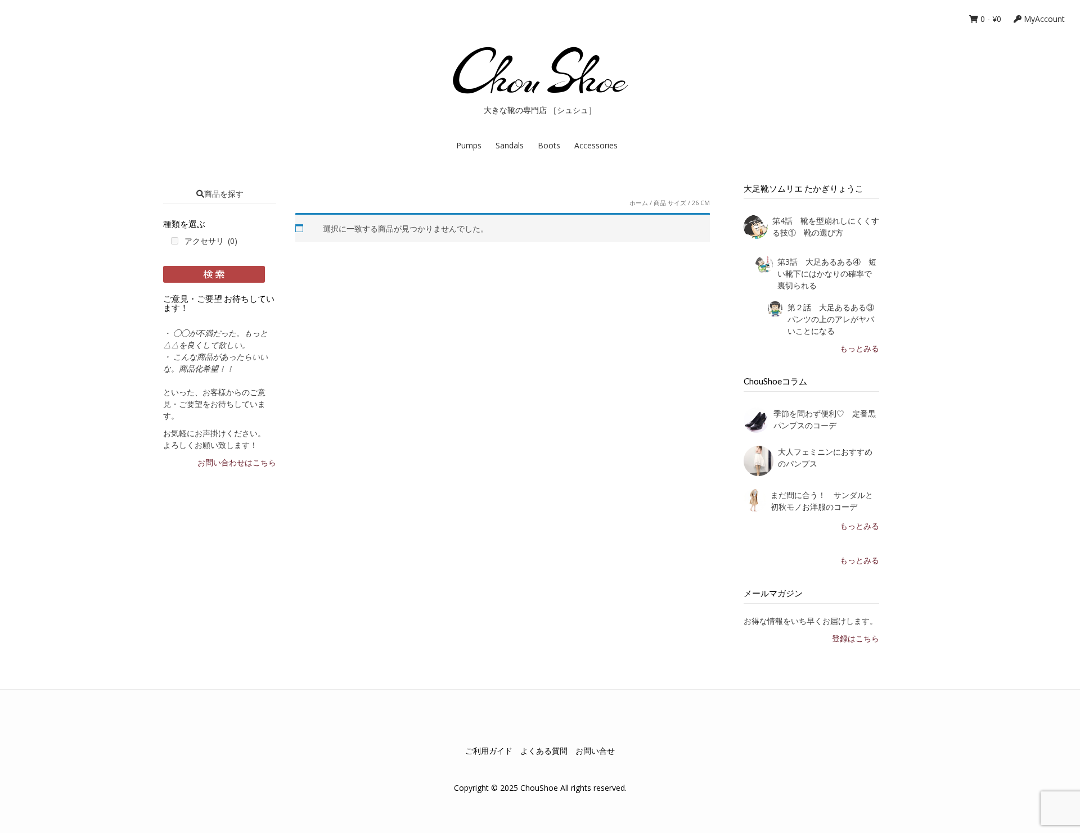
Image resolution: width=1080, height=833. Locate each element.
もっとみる (859, 348)
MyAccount (1043, 18)
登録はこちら (855, 638)
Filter (214, 274)
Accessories (596, 145)
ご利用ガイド (488, 750)
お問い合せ (595, 750)
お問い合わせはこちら (236, 462)
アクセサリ (210, 241)
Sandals (510, 145)
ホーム (638, 202)
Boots (549, 145)
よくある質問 (544, 750)
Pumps (469, 145)
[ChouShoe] (540, 70)
